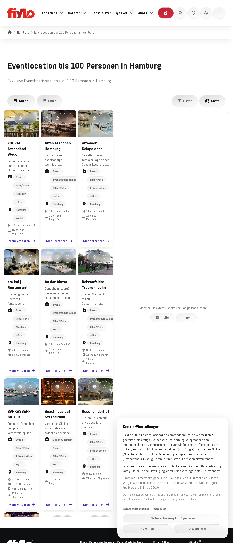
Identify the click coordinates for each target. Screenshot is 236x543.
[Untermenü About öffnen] (151, 13)
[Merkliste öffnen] (193, 12)
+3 (18, 464)
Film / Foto (22, 185)
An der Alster (56, 282)
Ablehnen (147, 528)
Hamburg (23, 32)
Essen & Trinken (62, 439)
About (142, 13)
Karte (215, 101)
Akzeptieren (198, 528)
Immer (186, 317)
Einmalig (162, 317)
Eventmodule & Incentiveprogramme (74, 179)
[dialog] (172, 478)
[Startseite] (9, 32)
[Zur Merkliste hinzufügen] (30, 118)
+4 (55, 196)
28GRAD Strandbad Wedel (17, 149)
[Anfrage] (166, 12)
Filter (187, 101)
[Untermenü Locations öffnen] (61, 13)
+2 (18, 202)
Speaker (121, 13)
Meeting (21, 327)
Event (19, 177)
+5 (92, 196)
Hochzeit (21, 193)
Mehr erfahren (19, 241)
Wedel (19, 218)
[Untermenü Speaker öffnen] (131, 13)
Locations (49, 13)
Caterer (74, 13)
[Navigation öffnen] (219, 12)
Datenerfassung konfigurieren (173, 518)
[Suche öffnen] (180, 12)
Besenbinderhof (95, 411)
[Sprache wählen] (206, 12)
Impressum (159, 508)
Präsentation (98, 188)
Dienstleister (101, 13)
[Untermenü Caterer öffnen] (84, 13)
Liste (52, 101)
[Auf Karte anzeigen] (20, 118)
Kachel (24, 101)
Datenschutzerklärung (136, 508)
